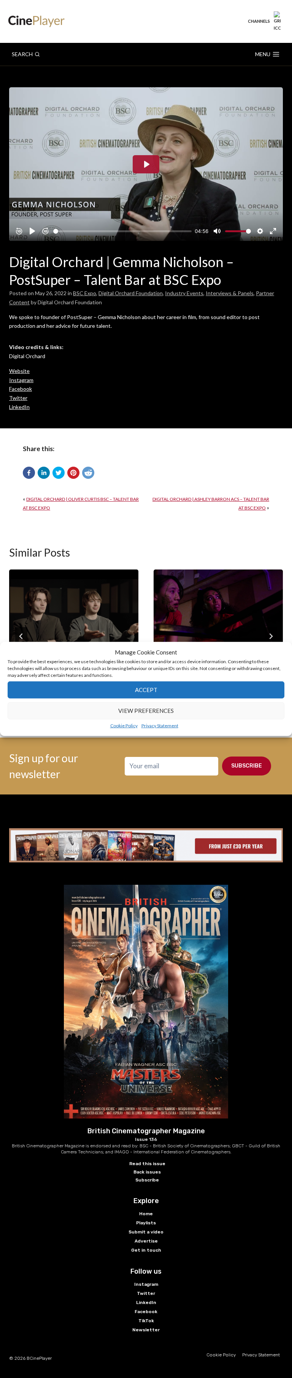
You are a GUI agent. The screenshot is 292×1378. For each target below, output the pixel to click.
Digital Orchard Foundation (130, 293)
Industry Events (184, 293)
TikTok (146, 1320)
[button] (29, 473)
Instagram (21, 380)
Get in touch (146, 1250)
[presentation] (73, 612)
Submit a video (146, 1232)
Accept (146, 689)
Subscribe (246, 766)
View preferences (146, 710)
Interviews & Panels (230, 293)
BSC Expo (84, 293)
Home (146, 1213)
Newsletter (146, 1329)
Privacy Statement (159, 725)
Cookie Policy (124, 725)
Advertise (146, 1241)
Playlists (146, 1222)
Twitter (18, 398)
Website (19, 371)
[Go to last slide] (21, 636)
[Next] (271, 636)
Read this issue (147, 1163)
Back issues (147, 1172)
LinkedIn (19, 407)
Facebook (20, 388)
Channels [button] (259, 21)
